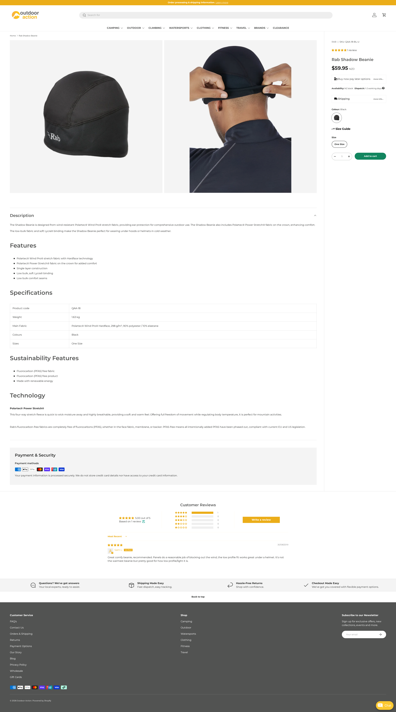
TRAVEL (241, 27)
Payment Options (21, 646)
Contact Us (17, 627)
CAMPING (113, 27)
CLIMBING (154, 27)
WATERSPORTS (179, 27)
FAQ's (13, 621)
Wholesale (16, 670)
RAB (334, 41)
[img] (115, 545)
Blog (13, 658)
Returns (15, 640)
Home (13, 36)
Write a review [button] (261, 519)
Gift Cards (16, 677)
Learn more (222, 2)
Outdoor (186, 627)
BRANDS (259, 27)
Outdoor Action (24, 700)
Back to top (198, 596)
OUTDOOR (134, 27)
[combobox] (206, 15)
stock (358, 88)
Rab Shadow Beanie (28, 36)
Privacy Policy (18, 664)
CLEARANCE (281, 27)
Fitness (185, 646)
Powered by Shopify (41, 700)
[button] (384, 15)
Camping (186, 621)
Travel (184, 652)
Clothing (186, 640)
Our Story (16, 652)
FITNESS (223, 27)
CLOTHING (204, 27)
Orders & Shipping (21, 633)
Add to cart (370, 156)
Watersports (188, 633)
